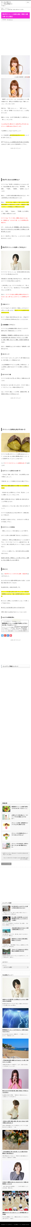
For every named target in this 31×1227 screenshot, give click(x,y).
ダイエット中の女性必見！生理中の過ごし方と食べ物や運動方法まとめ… (20, 845)
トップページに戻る (6, 863)
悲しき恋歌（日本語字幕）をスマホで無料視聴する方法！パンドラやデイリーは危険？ (20, 919)
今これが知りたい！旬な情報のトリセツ (14, 1224)
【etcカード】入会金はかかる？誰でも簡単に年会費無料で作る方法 (20, 950)
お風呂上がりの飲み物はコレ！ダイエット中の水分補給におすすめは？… (20, 817)
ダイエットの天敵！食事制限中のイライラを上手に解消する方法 (20, 823)
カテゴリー (4, 965)
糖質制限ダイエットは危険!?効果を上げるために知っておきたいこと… (20, 807)
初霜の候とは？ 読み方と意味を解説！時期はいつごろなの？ (20, 939)
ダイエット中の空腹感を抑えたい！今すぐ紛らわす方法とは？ (20, 834)
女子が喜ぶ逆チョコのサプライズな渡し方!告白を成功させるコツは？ (20, 907)
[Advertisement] (15, 38)
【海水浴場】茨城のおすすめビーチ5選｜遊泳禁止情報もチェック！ (20, 928)
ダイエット (11, 19)
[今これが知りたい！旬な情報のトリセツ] (7, 4)
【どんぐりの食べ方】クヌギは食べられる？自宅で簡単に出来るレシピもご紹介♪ (15, 858)
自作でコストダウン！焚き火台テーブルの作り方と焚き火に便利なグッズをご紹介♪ (15, 854)
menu (28, 2)
